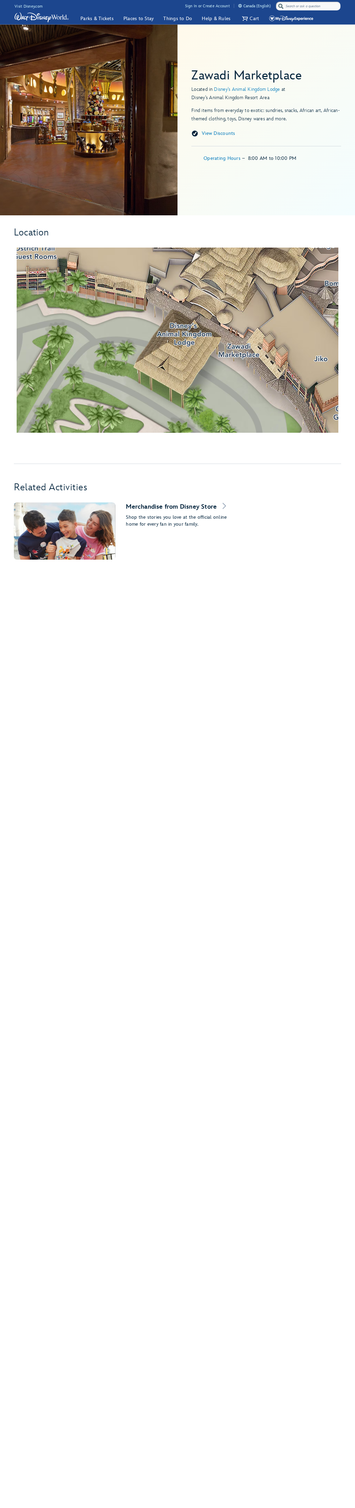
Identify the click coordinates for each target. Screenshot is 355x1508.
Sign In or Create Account (207, 6)
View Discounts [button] (218, 133)
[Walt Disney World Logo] (42, 17)
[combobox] (309, 6)
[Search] (280, 6)
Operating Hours (223, 158)
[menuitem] (240, 6)
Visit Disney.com (29, 6)
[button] (249, 18)
